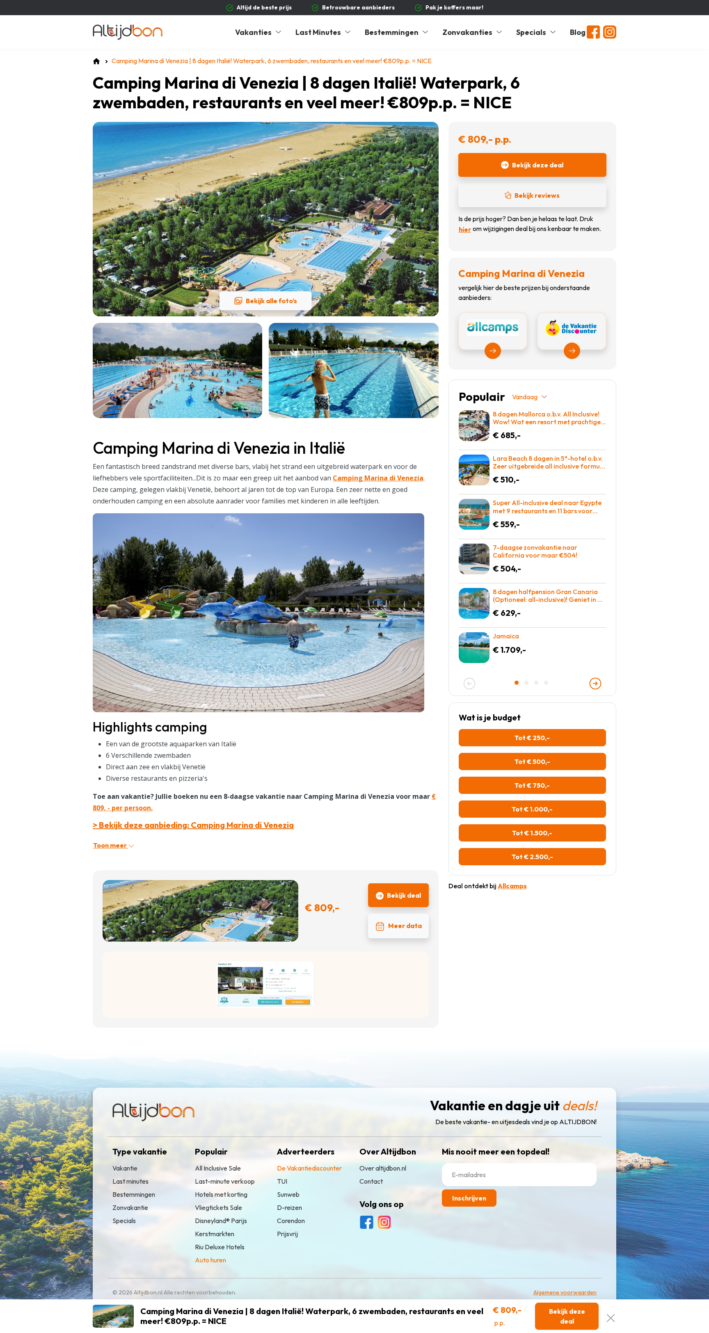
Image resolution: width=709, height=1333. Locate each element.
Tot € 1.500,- (532, 833)
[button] (517, 683)
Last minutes (130, 1181)
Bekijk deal (404, 895)
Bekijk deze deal (537, 165)
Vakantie (124, 1168)
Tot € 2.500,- (532, 857)
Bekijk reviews (537, 195)
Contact (371, 1181)
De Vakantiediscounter (309, 1168)
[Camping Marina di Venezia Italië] (258, 612)
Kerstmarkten (214, 1234)
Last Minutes (318, 32)
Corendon (291, 1220)
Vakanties (253, 32)
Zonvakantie (130, 1207)
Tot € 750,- (532, 785)
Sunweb (288, 1194)
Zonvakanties (467, 32)
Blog (577, 32)
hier (465, 229)
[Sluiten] (610, 1316)
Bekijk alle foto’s (271, 301)
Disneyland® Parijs (221, 1220)
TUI (282, 1181)
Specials (531, 32)
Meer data (405, 925)
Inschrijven (469, 1198)
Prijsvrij (287, 1234)
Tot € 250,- (532, 738)
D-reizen (289, 1207)
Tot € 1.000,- (532, 809)
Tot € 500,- (532, 761)
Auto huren (210, 1260)
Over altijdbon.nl (382, 1168)
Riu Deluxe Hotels (220, 1247)
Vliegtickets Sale (218, 1207)
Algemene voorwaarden (565, 1292)
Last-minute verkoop (225, 1181)
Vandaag (524, 397)
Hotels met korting (221, 1194)
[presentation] (469, 683)
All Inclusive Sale (218, 1168)
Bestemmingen (392, 32)
